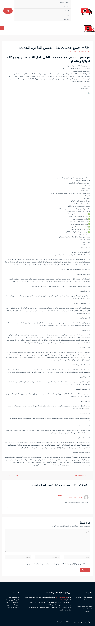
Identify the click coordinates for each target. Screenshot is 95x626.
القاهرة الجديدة (64, 2)
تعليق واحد (68, 51)
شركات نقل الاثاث (13, 607)
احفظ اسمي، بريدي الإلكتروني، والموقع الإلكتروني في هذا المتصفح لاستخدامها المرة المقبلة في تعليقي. (57, 564)
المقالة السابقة (80, 475)
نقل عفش (66, 6)
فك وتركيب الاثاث (14, 597)
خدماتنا (67, 11)
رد (7, 507)
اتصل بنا (66, 19)
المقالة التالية (14, 475)
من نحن (66, 15)
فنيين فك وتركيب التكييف (11, 600)
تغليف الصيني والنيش (12, 602)
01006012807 (87, 611)
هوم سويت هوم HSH (61, 597)
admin (59, 495)
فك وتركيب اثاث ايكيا (13, 605)
